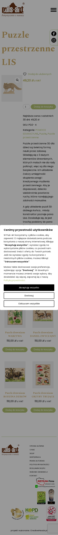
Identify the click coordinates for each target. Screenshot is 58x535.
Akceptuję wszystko (29, 287)
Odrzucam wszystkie (29, 303)
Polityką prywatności (14, 280)
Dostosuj (29, 295)
